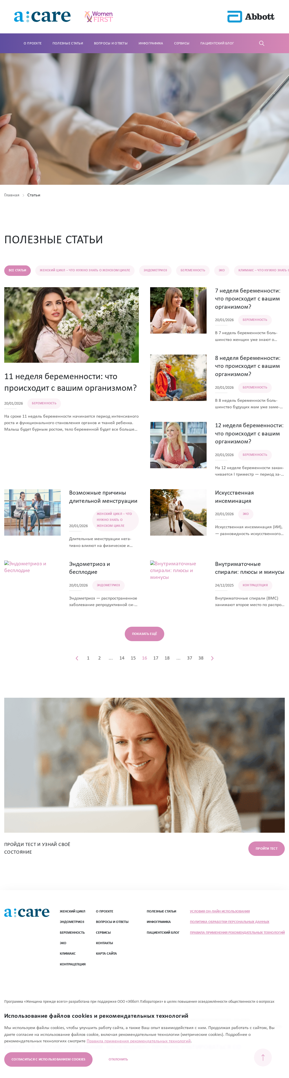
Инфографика (151, 43)
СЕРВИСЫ (103, 933)
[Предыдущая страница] (76, 658)
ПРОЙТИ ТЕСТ (266, 849)
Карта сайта (106, 953)
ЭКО (63, 943)
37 (189, 658)
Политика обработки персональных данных (229, 922)
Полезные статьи (67, 43)
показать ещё (144, 634)
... (111, 658)
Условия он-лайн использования (220, 911)
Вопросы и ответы (111, 43)
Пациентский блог (217, 43)
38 (200, 658)
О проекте (32, 43)
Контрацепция (73, 964)
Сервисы (181, 43)
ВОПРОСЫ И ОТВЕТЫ (112, 922)
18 (167, 658)
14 (121, 658)
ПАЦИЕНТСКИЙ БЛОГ (163, 933)
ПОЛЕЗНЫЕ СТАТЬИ (161, 911)
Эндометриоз (72, 922)
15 (133, 658)
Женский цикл (72, 911)
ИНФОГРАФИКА (159, 922)
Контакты (104, 943)
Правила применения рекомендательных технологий (237, 933)
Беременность (72, 933)
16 (144, 658)
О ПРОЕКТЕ (104, 911)
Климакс (68, 953)
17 (155, 658)
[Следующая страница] (212, 658)
